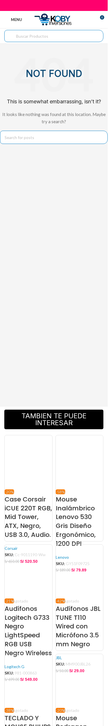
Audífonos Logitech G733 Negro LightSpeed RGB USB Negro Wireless (28, 630)
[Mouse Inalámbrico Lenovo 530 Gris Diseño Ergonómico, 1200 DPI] (79, 461)
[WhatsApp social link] (61, 5)
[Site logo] (53, 19)
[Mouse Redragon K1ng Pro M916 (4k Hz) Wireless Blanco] (79, 680)
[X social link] (46, 5)
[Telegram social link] (68, 5)
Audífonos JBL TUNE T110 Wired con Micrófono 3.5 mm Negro (78, 626)
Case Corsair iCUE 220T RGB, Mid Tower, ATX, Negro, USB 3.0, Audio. (28, 517)
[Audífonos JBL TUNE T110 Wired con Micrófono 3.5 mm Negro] (79, 570)
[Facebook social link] (39, 5)
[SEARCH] (101, 137)
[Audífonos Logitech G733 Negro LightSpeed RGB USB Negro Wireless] (28, 570)
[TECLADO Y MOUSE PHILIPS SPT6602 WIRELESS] (28, 680)
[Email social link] (53, 5)
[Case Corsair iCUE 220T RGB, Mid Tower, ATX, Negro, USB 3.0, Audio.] (28, 461)
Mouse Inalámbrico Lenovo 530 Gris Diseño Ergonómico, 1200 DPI (76, 521)
